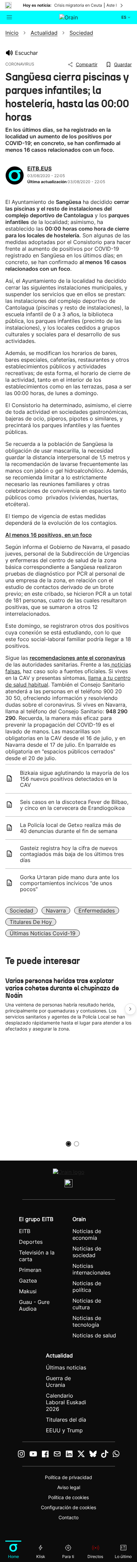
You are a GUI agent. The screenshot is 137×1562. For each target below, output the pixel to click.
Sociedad (21, 910)
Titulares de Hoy (31, 922)
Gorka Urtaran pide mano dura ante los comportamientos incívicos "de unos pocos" (69, 883)
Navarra (56, 910)
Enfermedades (96, 910)
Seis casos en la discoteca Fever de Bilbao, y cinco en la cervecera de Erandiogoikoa (74, 805)
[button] (130, 1009)
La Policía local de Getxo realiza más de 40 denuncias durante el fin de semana (70, 828)
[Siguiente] (122, 5)
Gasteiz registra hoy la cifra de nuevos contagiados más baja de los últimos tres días (72, 854)
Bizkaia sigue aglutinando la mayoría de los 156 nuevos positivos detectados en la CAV (74, 778)
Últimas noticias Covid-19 (42, 933)
